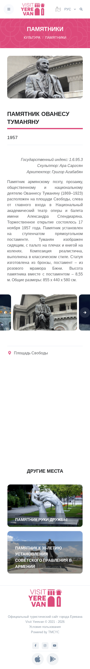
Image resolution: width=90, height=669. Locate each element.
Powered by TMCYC (45, 632)
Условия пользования (45, 627)
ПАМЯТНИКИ (55, 37)
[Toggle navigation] (9, 9)
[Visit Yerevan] (34, 9)
